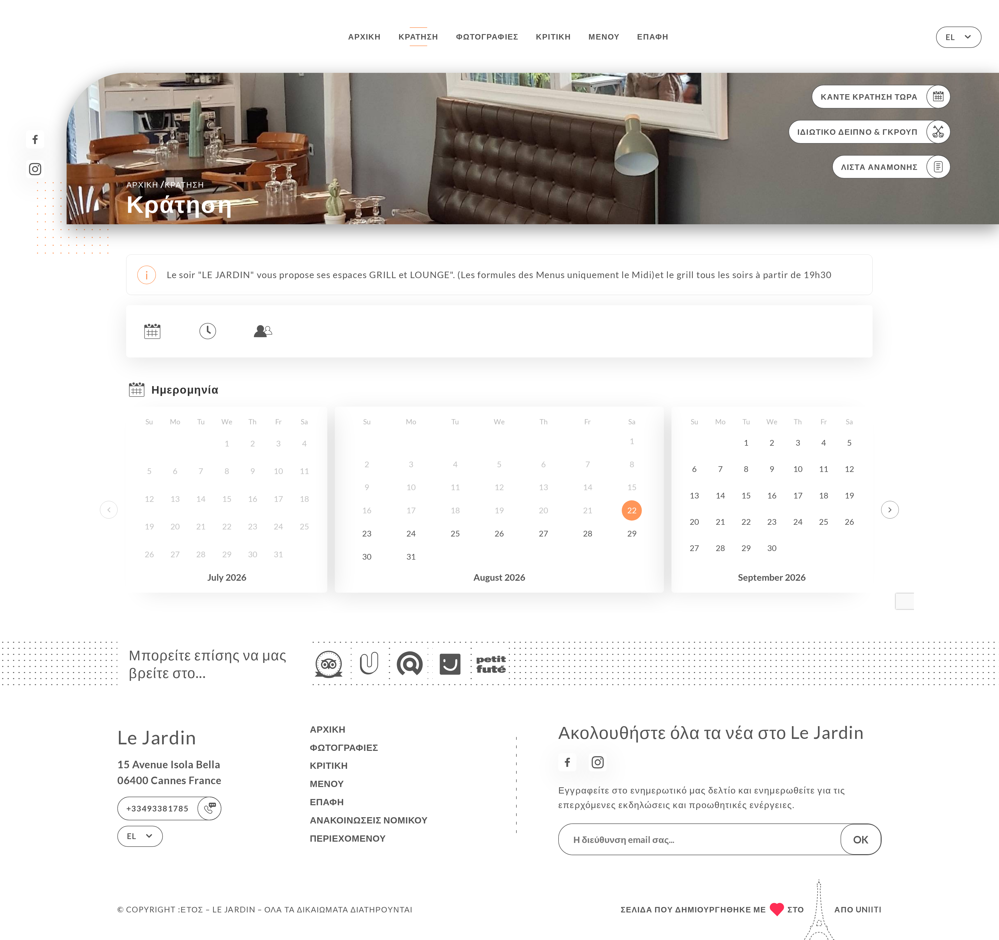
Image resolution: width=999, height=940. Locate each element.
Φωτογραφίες (487, 36)
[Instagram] (35, 169)
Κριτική (553, 36)
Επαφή (652, 36)
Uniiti (869, 909)
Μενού (603, 36)
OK (860, 839)
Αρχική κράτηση (165, 184)
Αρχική (364, 36)
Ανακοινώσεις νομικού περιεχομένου (369, 829)
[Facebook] (35, 139)
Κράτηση (419, 36)
